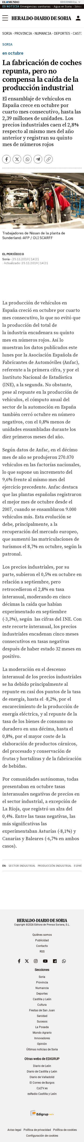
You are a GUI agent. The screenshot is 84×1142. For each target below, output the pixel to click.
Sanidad (42, 1016)
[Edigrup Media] (42, 1113)
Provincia (42, 982)
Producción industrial (55, 865)
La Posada (42, 1027)
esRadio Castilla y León (42, 1093)
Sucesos (42, 1021)
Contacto (42, 946)
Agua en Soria (63, 6)
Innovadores (42, 1038)
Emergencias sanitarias (35, 6)
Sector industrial (22, 865)
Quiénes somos (42, 934)
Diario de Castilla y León (42, 1071)
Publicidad (42, 940)
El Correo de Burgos (42, 1082)
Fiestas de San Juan (42, 1010)
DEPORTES (62, 33)
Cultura (42, 1004)
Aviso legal (14, 1130)
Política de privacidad (37, 1130)
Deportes (42, 993)
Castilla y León (42, 999)
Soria (7, 45)
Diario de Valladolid (42, 1077)
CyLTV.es (42, 1088)
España (79, 865)
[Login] (78, 18)
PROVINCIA (23, 33)
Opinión (42, 1043)
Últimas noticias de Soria (42, 1049)
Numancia (42, 988)
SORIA (7, 33)
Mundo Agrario (42, 1032)
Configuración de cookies (42, 1135)
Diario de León (42, 1066)
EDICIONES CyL (68, 2)
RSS (42, 951)
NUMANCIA (43, 33)
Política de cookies (65, 1130)
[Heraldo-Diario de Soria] (41, 18)
